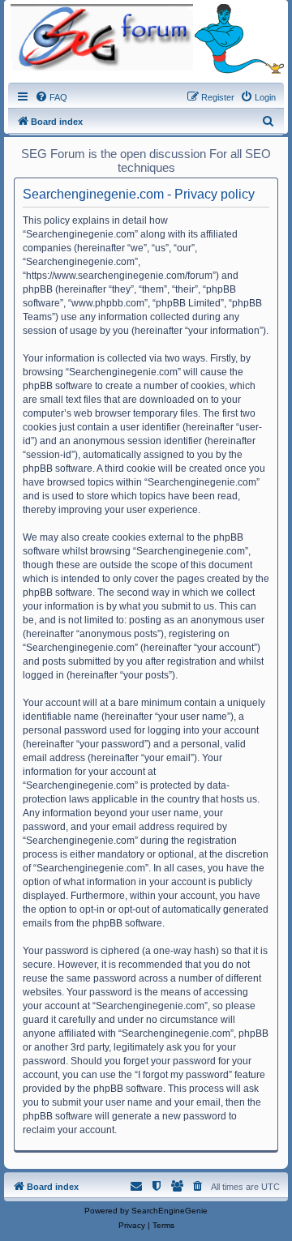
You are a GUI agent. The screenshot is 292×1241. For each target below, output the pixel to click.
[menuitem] (51, 97)
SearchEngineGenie (169, 1210)
